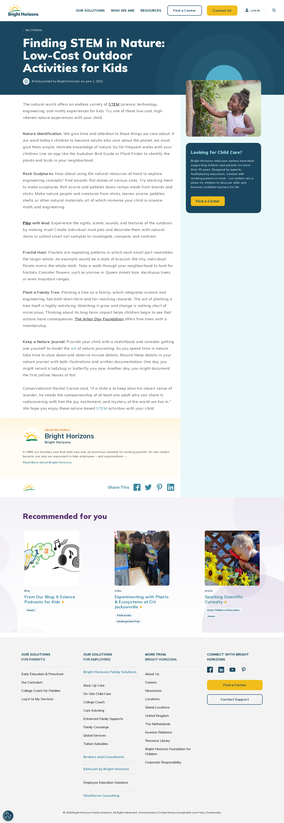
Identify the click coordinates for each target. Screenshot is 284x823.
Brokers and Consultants (103, 757)
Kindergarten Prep (128, 621)
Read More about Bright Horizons (47, 462)
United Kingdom (157, 715)
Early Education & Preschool (42, 674)
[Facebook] (210, 670)
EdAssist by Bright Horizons (106, 769)
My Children (34, 30)
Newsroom (153, 690)
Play (27, 223)
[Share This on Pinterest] (157, 487)
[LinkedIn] (221, 670)
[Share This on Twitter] (146, 487)
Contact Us (222, 10)
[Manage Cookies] (8, 816)
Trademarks (213, 812)
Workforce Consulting (101, 795)
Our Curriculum (31, 682)
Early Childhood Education (223, 610)
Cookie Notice (166, 812)
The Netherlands (157, 724)
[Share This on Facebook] (135, 487)
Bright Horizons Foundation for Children (168, 751)
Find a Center (184, 10)
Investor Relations (158, 732)
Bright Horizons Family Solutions (110, 672)
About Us (152, 674)
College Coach (94, 702)
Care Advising (93, 710)
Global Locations (157, 707)
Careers (151, 682)
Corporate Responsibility (163, 762)
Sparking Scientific (224, 599)
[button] (90, 10)
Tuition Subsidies (95, 744)
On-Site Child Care (97, 694)
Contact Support (235, 699)
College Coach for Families (41, 690)
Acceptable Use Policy (191, 812)
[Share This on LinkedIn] (168, 487)
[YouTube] (232, 670)
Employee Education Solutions (105, 782)
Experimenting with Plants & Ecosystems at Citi (142, 602)
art (74, 348)
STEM (114, 104)
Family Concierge (96, 727)
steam (31, 610)
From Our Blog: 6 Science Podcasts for (49, 599)
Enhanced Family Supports (103, 719)
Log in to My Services (37, 699)
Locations (152, 699)
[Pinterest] (244, 670)
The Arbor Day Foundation (99, 319)
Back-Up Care (94, 685)
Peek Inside (124, 615)
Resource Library (157, 740)
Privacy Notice (147, 812)
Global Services (94, 735)
